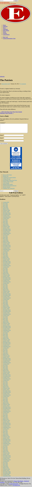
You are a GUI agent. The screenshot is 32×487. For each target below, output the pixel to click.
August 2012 (6, 428)
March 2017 (6, 354)
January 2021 (6, 292)
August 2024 (6, 234)
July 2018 (5, 333)
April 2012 (5, 434)
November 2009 (7, 473)
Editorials (5, 26)
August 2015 (6, 380)
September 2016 (7, 362)
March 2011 (6, 451)
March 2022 (6, 273)
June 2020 (5, 302)
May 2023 (5, 254)
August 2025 (6, 218)
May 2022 (5, 271)
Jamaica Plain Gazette (8, 181)
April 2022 (5, 272)
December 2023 (6, 245)
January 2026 (6, 211)
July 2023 (5, 252)
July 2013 (5, 413)
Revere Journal (6, 187)
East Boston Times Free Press (10, 180)
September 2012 (7, 427)
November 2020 (7, 295)
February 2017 (6, 355)
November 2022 (7, 262)
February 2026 (6, 210)
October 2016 (6, 361)
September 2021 (7, 281)
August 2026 (6, 202)
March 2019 (6, 322)
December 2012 (6, 423)
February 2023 (6, 258)
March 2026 (6, 209)
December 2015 (6, 374)
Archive (5, 33)
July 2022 (5, 268)
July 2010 (5, 462)
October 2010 (6, 458)
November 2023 (7, 246)
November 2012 (7, 424)
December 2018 (6, 326)
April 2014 (5, 401)
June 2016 (5, 366)
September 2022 (7, 265)
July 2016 (5, 365)
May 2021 (5, 287)
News (4, 27)
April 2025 (5, 223)
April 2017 (5, 353)
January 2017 (6, 357)
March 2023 (6, 257)
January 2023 (6, 260)
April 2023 (5, 256)
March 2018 (6, 338)
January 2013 (6, 422)
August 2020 (6, 299)
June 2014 (5, 399)
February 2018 (6, 339)
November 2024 (7, 230)
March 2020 (6, 306)
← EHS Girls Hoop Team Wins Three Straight (11, 111)
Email (2, 138)
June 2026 (5, 204)
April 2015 (5, 385)
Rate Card (5, 37)
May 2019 (5, 319)
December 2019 (6, 310)
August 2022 (6, 267)
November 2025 (7, 214)
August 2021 (6, 283)
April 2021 (5, 288)
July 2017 (5, 349)
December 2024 (6, 229)
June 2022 (5, 269)
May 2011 (5, 448)
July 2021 (5, 284)
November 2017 (7, 343)
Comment (3, 122)
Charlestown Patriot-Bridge (9, 177)
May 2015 (5, 384)
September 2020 (7, 298)
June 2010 (5, 463)
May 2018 (5, 335)
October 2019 (6, 312)
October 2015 (6, 377)
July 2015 (5, 381)
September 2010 (7, 459)
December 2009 (6, 471)
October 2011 (6, 442)
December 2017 (6, 342)
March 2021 (6, 289)
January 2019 (6, 324)
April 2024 (5, 240)
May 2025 (5, 222)
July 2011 (5, 446)
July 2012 (5, 430)
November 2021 (7, 279)
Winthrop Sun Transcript (9, 188)
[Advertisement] (16, 58)
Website (2, 140)
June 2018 (5, 334)
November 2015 (7, 376)
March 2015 (6, 386)
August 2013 (6, 412)
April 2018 (5, 337)
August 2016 (6, 364)
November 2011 (7, 440)
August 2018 (6, 331)
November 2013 (7, 408)
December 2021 (6, 277)
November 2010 (7, 457)
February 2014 (6, 404)
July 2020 (5, 300)
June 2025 (5, 221)
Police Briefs (6, 30)
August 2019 (6, 315)
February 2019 (6, 323)
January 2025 (6, 227)
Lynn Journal (6, 183)
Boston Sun (5, 176)
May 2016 (5, 368)
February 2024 (6, 242)
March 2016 (6, 370)
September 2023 (7, 249)
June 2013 (5, 415)
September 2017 (7, 346)
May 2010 (5, 465)
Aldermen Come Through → (7, 113)
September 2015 (7, 378)
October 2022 (6, 264)
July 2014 (5, 397)
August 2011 (6, 444)
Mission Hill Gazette (8, 184)
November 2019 (7, 311)
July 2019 (5, 316)
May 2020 (5, 303)
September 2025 (7, 217)
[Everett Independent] (15, 22)
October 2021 (6, 280)
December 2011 (6, 439)
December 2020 (6, 293)
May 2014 (5, 400)
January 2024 (6, 244)
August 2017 (6, 347)
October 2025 (6, 215)
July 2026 (5, 203)
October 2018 (6, 329)
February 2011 (6, 453)
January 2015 (6, 389)
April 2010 (5, 466)
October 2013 (6, 409)
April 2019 (5, 320)
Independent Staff (5, 83)
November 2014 (7, 392)
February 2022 (6, 275)
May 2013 (5, 416)
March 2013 (6, 419)
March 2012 (6, 435)
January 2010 (6, 470)
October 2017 (6, 345)
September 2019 (7, 314)
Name (2, 135)
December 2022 (6, 261)
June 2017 (5, 350)
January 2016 (6, 373)
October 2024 (6, 231)
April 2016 (5, 369)
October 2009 (6, 474)
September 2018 (7, 330)
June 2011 (5, 447)
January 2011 (6, 454)
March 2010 (6, 467)
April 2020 (5, 304)
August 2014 (6, 396)
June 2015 (5, 382)
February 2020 (6, 307)
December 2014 (6, 391)
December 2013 (6, 407)
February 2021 (6, 291)
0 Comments (23, 83)
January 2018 (6, 341)
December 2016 (6, 358)
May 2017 (5, 351)
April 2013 (5, 417)
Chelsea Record (6, 179)
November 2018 (7, 327)
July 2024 (5, 235)
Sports (4, 32)
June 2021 (5, 285)
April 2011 (5, 450)
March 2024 (6, 241)
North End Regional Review (9, 185)
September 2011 (7, 443)
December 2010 (6, 455)
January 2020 (6, 308)
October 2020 (6, 296)
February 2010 (6, 469)
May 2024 (5, 238)
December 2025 (6, 213)
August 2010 (6, 461)
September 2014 (7, 395)
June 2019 (5, 318)
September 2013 (7, 411)
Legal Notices (6, 34)
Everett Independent (4, 2)
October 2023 (6, 248)
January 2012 (6, 438)
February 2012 (6, 436)
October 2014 (6, 393)
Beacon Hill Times (7, 174)
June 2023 (5, 253)
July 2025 (5, 219)
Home (4, 25)
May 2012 (5, 432)
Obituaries (5, 29)
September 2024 (7, 233)
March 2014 (6, 403)
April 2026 (5, 207)
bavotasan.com (16, 485)
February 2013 (6, 420)
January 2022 (6, 276)
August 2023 (6, 250)
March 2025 (6, 225)
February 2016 (6, 372)
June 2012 (5, 431)
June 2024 (5, 237)
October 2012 (6, 426)
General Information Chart (9, 38)
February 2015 (6, 388)
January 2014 (6, 405)
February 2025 (6, 226)
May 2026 (5, 206)
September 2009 (7, 475)
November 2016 (7, 360)
